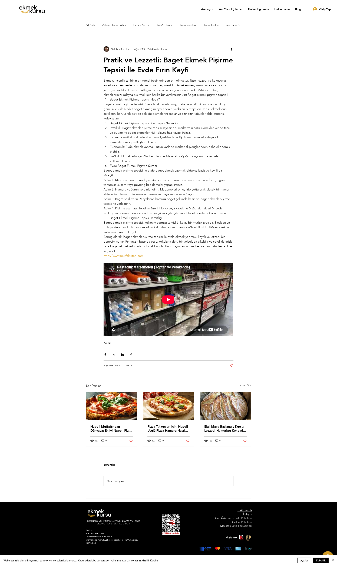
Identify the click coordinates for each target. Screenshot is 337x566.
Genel (107, 342)
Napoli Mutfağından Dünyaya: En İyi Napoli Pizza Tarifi (111, 428)
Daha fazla (231, 24)
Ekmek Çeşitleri (187, 24)
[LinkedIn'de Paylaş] (122, 354)
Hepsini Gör (244, 385)
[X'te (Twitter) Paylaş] (113, 354)
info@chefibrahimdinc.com (99, 536)
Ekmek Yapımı (141, 24)
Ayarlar (304, 560)
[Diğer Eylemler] (231, 49)
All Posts (90, 24)
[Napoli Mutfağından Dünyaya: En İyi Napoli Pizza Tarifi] (111, 406)
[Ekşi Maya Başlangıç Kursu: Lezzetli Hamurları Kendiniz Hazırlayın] (225, 406)
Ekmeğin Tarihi (164, 24)
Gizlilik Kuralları (150, 560)
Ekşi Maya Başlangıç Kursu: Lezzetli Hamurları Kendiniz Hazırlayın (224, 428)
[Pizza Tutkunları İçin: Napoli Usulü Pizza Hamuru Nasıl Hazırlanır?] (168, 406)
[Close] (333, 560)
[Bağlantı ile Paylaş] (131, 354)
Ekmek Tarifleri (211, 24)
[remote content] (168, 300)
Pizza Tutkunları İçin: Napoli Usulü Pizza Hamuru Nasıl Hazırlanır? (167, 428)
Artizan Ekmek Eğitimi (114, 24)
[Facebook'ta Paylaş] (105, 354)
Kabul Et (321, 560)
